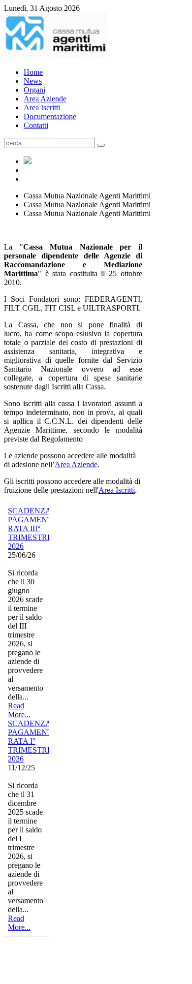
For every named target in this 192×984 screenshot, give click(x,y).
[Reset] (101, 145)
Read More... (19, 710)
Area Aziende (76, 464)
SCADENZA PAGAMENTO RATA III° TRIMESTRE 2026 (33, 528)
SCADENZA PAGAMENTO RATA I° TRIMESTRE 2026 (33, 741)
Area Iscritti (116, 490)
